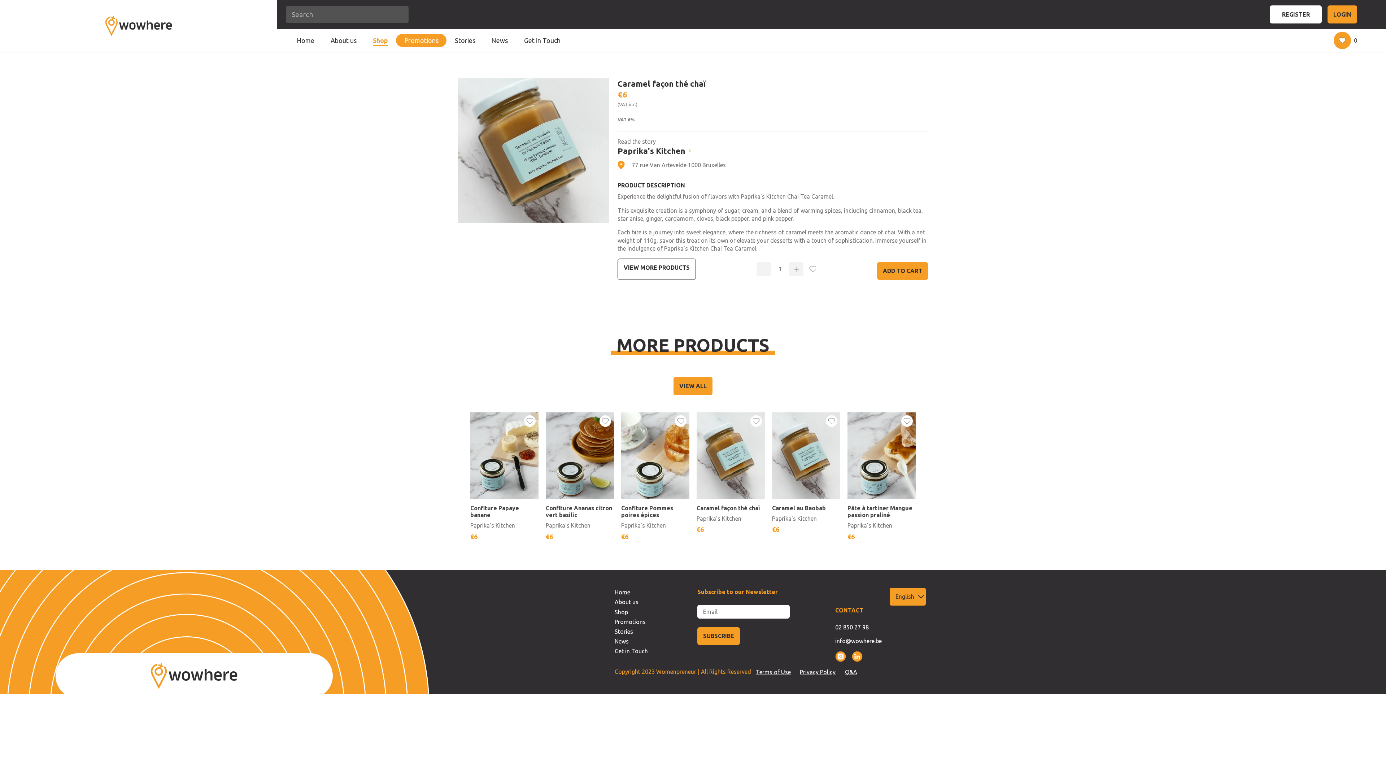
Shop (380, 40)
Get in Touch (542, 40)
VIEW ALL (693, 386)
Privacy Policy (818, 672)
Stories (465, 40)
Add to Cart (902, 271)
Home (305, 40)
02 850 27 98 (852, 627)
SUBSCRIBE (718, 636)
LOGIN (1342, 14)
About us (344, 40)
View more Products (657, 267)
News (499, 40)
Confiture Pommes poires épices (647, 511)
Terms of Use (773, 672)
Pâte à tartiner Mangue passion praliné (879, 511)
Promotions (421, 40)
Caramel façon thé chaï (728, 508)
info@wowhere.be (858, 641)
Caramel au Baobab (799, 508)
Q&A (851, 672)
